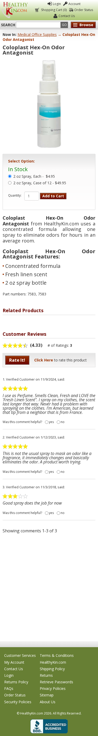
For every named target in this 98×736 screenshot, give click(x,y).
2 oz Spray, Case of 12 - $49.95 (39, 183)
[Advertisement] (49, 587)
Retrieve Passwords (56, 681)
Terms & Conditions (57, 655)
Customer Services (20, 655)
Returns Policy (16, 681)
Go (64, 25)
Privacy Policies (53, 688)
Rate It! (17, 360)
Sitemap (47, 694)
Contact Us (67, 16)
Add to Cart (53, 195)
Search (8, 25)
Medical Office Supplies (37, 34)
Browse (86, 24)
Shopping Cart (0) (54, 10)
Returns (46, 675)
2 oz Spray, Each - (34, 177)
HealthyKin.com (53, 662)
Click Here (43, 360)
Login (57, 4)
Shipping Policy (52, 668)
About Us (47, 701)
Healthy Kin (14, 10)
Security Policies (17, 701)
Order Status (83, 10)
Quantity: (14, 195)
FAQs (8, 688)
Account (74, 4)
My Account (14, 662)
